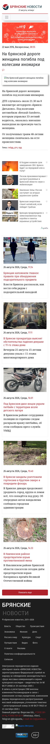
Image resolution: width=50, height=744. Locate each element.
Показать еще (25, 592)
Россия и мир (10, 637)
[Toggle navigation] (7, 17)
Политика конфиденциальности (19, 654)
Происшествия (37, 626)
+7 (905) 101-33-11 (15, 715)
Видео (25, 642)
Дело (34, 631)
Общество (20, 626)
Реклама (21, 648)
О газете (8, 648)
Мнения (23, 631)
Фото (35, 642)
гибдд (10, 147)
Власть (7, 626)
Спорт (38, 637)
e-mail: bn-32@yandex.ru (34, 719)
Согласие (8, 659)
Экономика (9, 631)
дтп (16, 147)
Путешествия (10, 642)
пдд (20, 147)
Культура (26, 637)
